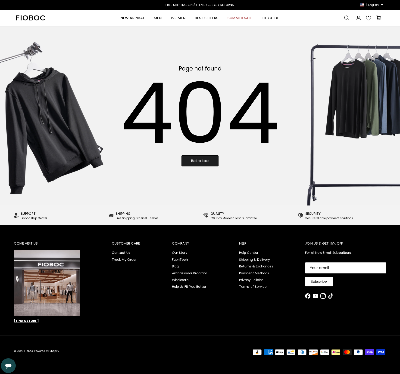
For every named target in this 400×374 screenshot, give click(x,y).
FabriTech (180, 259)
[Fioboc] (30, 18)
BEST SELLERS (206, 18)
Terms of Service (253, 286)
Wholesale (180, 280)
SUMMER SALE (240, 18)
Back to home (200, 160)
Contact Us (121, 252)
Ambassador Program (189, 273)
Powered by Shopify (46, 351)
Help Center (248, 252)
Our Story (179, 252)
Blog (175, 266)
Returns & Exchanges (256, 266)
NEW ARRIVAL (132, 18)
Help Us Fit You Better (189, 286)
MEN (158, 18)
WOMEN (178, 18)
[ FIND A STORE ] (26, 321)
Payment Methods (254, 273)
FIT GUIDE (270, 18)
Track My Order (124, 259)
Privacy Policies (251, 280)
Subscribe (319, 281)
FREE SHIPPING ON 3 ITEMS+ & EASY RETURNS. (200, 5)
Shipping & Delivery (254, 259)
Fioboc (28, 351)
